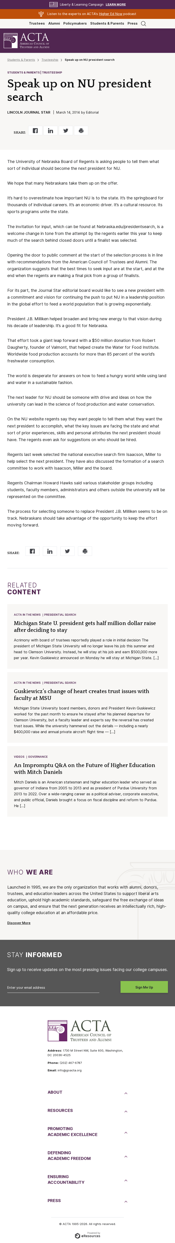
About (55, 1092)
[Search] (143, 23)
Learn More (116, 4)
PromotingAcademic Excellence (73, 1131)
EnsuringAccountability (66, 1179)
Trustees (37, 23)
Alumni (54, 23)
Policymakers (75, 23)
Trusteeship (49, 59)
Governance (38, 756)
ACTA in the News (27, 614)
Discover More (19, 923)
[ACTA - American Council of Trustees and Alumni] (30, 40)
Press (133, 23)
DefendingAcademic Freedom (69, 1155)
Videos (19, 756)
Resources (60, 1110)
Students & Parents (107, 23)
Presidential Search (60, 614)
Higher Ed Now (110, 14)
